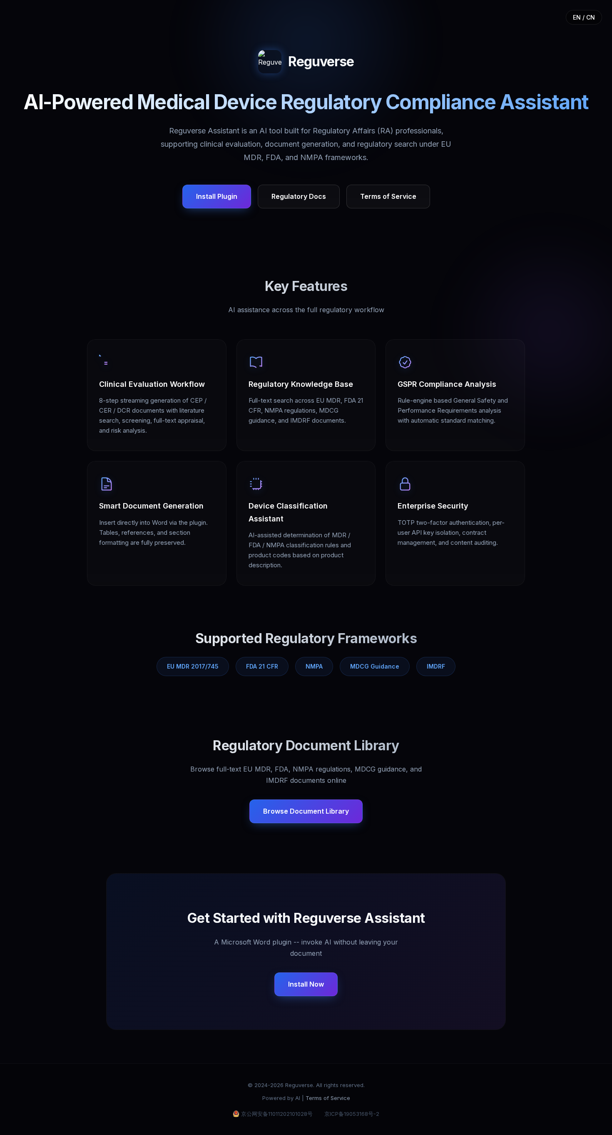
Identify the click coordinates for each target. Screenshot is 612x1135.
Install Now (306, 984)
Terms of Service (388, 196)
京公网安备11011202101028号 (277, 1113)
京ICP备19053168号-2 (351, 1113)
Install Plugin (216, 196)
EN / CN (584, 17)
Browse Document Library (306, 811)
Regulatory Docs (298, 196)
